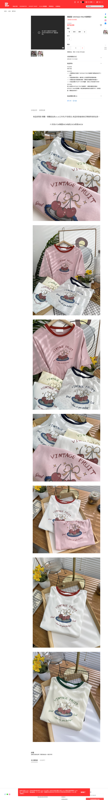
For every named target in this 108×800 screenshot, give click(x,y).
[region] (48, 32)
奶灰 (74, 31)
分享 (70, 100)
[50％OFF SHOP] (7, 4)
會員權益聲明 (64, 799)
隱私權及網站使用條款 (43, 797)
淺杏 (79, 31)
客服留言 (63, 797)
